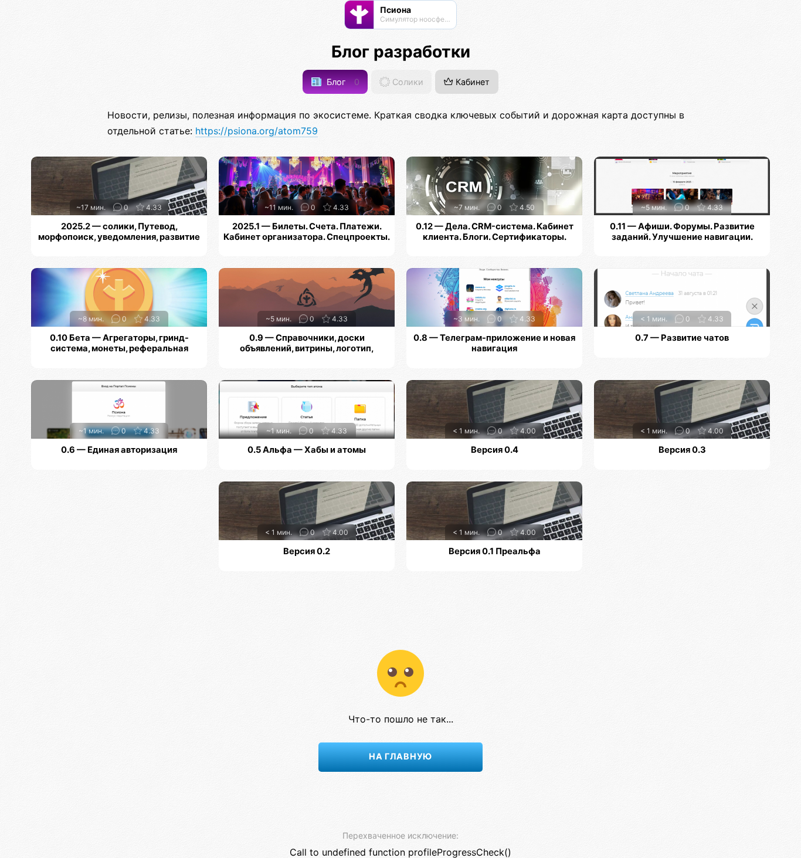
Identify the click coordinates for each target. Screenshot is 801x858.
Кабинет (471, 82)
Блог (341, 82)
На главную (400, 756)
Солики (406, 82)
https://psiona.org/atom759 (256, 131)
